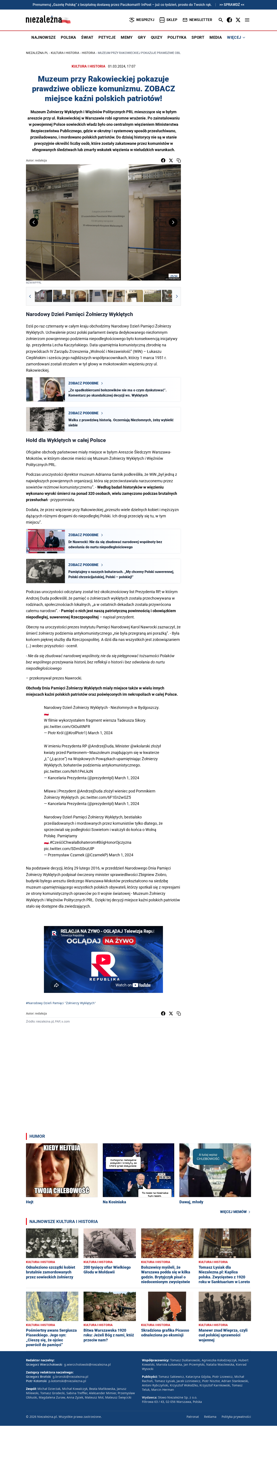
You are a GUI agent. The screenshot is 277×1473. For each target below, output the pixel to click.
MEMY (127, 37)
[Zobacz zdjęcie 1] (43, 296)
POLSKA (68, 37)
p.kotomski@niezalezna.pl (67, 1381)
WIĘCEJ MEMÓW (233, 1212)
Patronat (193, 1417)
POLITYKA (176, 37)
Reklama (210, 1417)
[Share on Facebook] (163, 160)
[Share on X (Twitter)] (171, 160)
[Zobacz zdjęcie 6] (134, 296)
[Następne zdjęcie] (173, 222)
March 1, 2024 (100, 733)
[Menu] (247, 20)
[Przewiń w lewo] (30, 296)
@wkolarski (140, 746)
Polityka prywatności (236, 1417)
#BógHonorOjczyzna (113, 842)
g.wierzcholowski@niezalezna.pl (87, 1364)
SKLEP (171, 20)
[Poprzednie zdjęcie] (33, 222)
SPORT (198, 37)
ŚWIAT (87, 37)
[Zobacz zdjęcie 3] (80, 296)
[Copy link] (179, 160)
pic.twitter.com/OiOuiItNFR (67, 726)
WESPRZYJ (145, 20)
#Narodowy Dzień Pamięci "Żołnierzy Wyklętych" (61, 1003)
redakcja (41, 160)
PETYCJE (107, 37)
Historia (88, 53)
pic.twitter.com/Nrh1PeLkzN (68, 771)
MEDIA (215, 37)
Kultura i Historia (65, 53)
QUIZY (156, 37)
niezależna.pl (37, 53)
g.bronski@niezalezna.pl (70, 1377)
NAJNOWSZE (43, 37)
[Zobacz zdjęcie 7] (152, 296)
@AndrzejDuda (101, 746)
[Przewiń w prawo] (177, 296)
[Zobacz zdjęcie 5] (116, 296)
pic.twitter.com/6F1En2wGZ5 (106, 797)
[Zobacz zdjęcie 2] (61, 296)
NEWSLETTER (200, 20)
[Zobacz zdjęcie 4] (98, 296)
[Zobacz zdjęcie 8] (170, 296)
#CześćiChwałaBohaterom (73, 842)
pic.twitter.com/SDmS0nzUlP (69, 848)
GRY (142, 37)
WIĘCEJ (234, 37)
